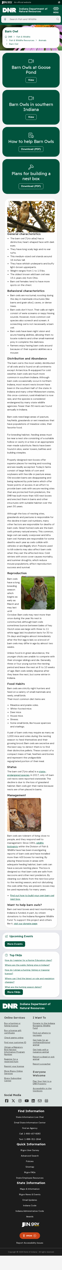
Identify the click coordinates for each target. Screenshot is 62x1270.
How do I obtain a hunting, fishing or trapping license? (27, 972)
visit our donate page (25, 923)
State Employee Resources (29, 1178)
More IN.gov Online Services (13, 1072)
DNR (10, 36)
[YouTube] (26, 1100)
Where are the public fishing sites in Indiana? (27, 965)
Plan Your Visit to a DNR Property (42, 1082)
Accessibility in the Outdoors (42, 1089)
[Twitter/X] (13, 1100)
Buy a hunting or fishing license (12, 1024)
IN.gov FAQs (30, 1172)
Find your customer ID (15, 1042)
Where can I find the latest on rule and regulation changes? (29, 980)
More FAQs (13, 992)
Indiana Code (29, 1205)
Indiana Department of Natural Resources (33, 10)
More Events (15, 943)
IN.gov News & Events (29, 1194)
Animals (42, 40)
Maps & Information (30, 1189)
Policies (30, 1161)
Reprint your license (14, 1066)
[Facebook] (6, 1100)
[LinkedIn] (33, 1100)
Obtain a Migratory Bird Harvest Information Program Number (14, 1051)
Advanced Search (30, 1155)
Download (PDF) (31, 149)
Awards (29, 1216)
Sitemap (30, 1166)
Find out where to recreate (42, 1034)
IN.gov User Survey (30, 1150)
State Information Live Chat (30, 1117)
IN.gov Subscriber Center (13, 1079)
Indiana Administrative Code (30, 1211)
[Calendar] (46, 1100)
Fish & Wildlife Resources (21, 40)
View (31, 79)
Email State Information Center (30, 1122)
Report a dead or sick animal (43, 1057)
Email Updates (30, 1200)
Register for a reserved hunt (11, 1060)
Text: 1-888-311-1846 (30, 1139)
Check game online (13, 1037)
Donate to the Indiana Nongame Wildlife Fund (44, 1025)
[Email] (39, 1100)
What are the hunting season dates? (23, 987)
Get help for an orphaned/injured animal (41, 1042)
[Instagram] (19, 1100)
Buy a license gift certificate (12, 1031)
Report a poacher (42, 1064)
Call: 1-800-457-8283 (29, 1133)
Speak (29, 1235)
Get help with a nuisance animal (41, 1050)
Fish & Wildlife (23, 36)
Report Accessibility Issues (29, 1242)
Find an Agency (29, 1128)
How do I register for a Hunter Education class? (28, 960)
